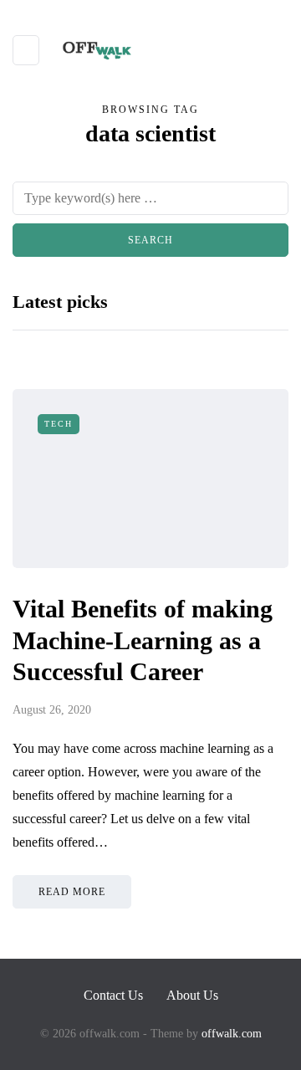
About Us (192, 995)
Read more (71, 892)
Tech (58, 423)
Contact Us (113, 995)
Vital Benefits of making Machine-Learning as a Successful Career (143, 640)
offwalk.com (232, 1033)
